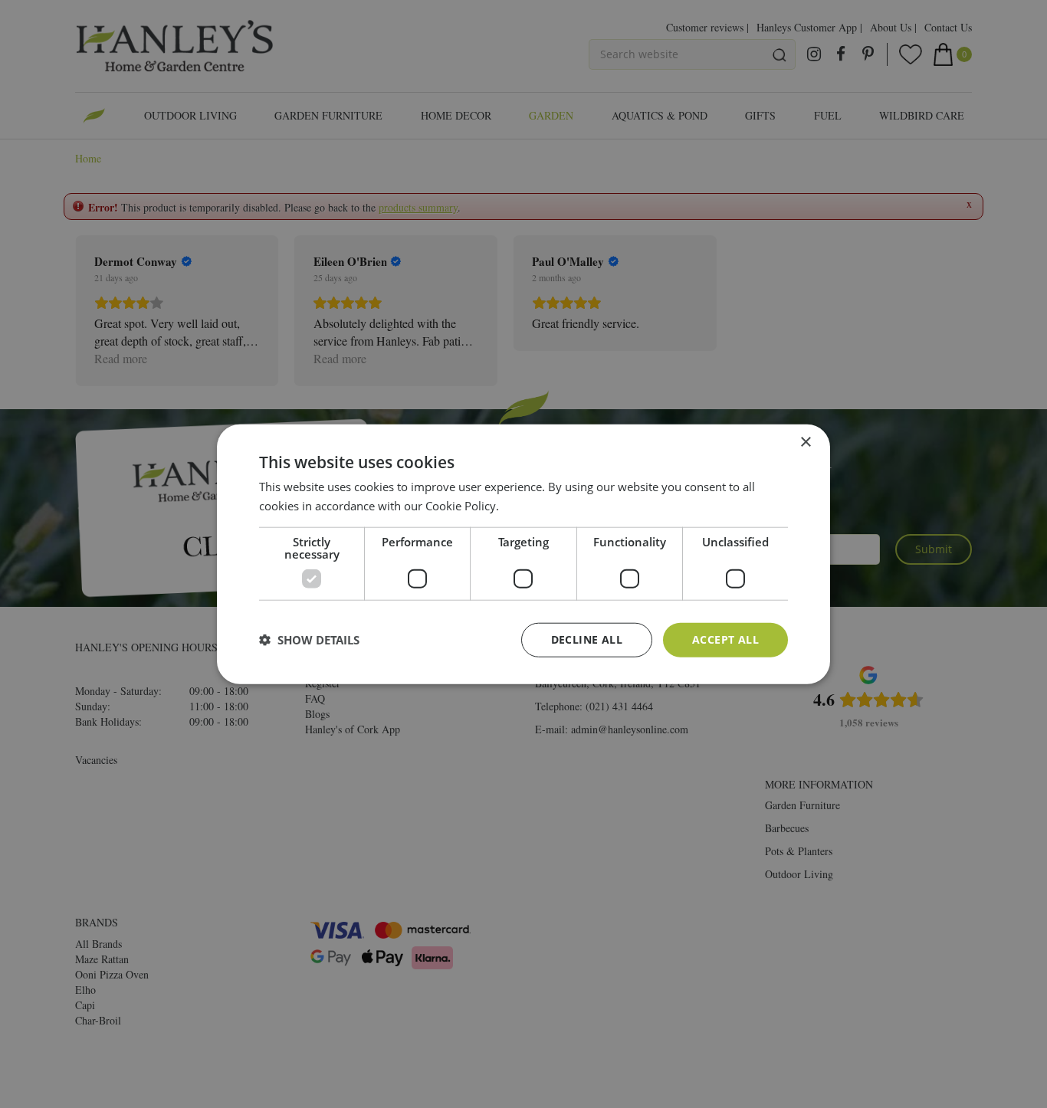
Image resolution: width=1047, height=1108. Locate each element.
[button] (309, 639)
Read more (531, 505)
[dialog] (523, 554)
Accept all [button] (725, 639)
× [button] (805, 442)
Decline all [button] (586, 639)
